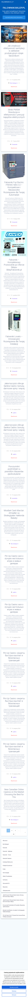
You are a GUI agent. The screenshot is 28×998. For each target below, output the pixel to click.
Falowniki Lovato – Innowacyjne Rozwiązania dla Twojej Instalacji (14, 340)
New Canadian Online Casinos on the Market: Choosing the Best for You (14, 793)
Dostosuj (14, 991)
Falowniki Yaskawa (7, 858)
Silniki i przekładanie (7, 876)
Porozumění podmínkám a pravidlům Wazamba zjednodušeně (14, 470)
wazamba (14, 498)
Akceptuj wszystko (14, 987)
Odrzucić (14, 995)
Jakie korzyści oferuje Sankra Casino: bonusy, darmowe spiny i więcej (14, 386)
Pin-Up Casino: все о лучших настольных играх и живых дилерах (14, 560)
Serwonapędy (6, 872)
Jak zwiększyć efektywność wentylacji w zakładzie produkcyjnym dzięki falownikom (14, 51)
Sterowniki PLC (6, 883)
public (14, 412)
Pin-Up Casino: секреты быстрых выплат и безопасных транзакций (14, 657)
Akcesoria (5, 840)
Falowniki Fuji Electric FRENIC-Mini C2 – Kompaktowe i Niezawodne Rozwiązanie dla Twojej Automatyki (14, 188)
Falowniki (7, 2)
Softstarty (5, 879)
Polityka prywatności (7, 865)
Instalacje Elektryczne (8, 862)
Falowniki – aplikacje (7, 851)
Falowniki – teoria (7, 854)
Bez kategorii (14, 83)
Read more (14, 86)
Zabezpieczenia (6, 890)
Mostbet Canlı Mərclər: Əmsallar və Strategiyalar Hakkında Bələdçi (14, 514)
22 (14, 834)
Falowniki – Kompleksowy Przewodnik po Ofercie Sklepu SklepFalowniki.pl (14, 265)
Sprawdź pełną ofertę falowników (14, 17)
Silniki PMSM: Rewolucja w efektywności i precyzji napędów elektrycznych (14, 113)
